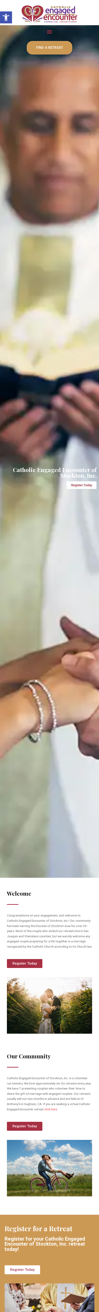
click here (50, 1109)
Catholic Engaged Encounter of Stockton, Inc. (55, 472)
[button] (6, 17)
